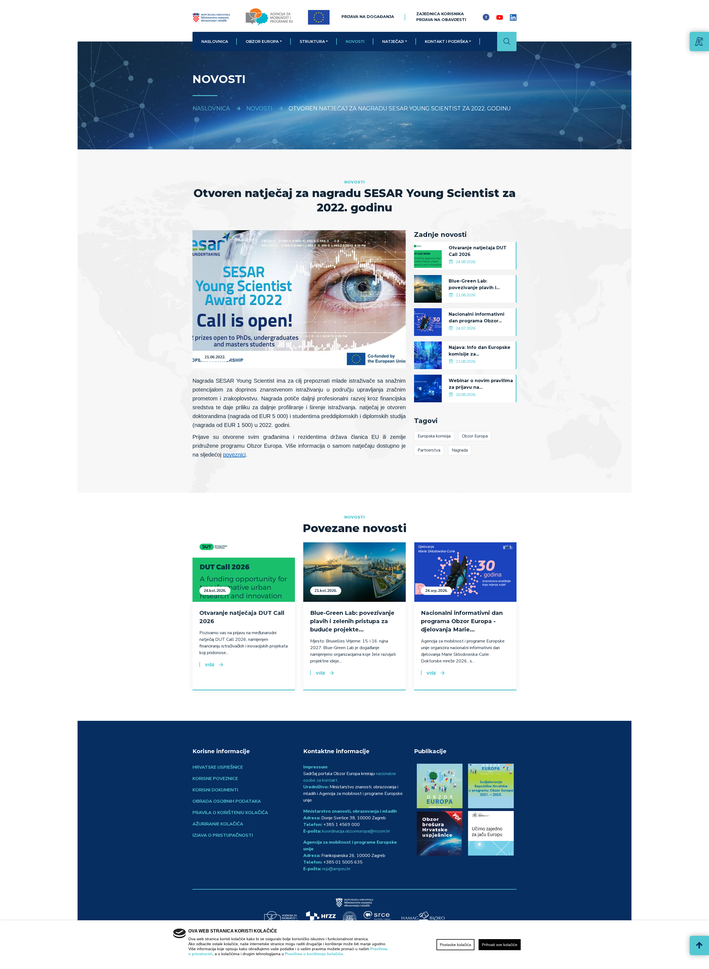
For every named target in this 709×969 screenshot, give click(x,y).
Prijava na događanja (367, 16)
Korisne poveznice (215, 779)
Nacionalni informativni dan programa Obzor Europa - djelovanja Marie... (462, 621)
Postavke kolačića (455, 944)
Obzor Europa (262, 41)
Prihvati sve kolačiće (499, 944)
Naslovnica (214, 41)
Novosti (355, 41)
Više (209, 664)
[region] (354, 944)
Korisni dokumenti (215, 790)
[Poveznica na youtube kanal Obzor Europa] (499, 17)
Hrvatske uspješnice (217, 767)
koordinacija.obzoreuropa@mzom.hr (356, 831)
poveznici (234, 455)
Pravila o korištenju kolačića (230, 813)
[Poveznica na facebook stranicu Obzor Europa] (486, 17)
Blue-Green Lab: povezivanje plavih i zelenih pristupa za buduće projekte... (352, 621)
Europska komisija (434, 436)
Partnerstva (429, 450)
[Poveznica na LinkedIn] (513, 17)
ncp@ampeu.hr (336, 869)
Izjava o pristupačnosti (222, 835)
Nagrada (460, 450)
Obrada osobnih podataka (226, 801)
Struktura (312, 41)
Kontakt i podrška (446, 41)
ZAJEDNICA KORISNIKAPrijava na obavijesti (441, 16)
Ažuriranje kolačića (217, 824)
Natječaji (393, 41)
